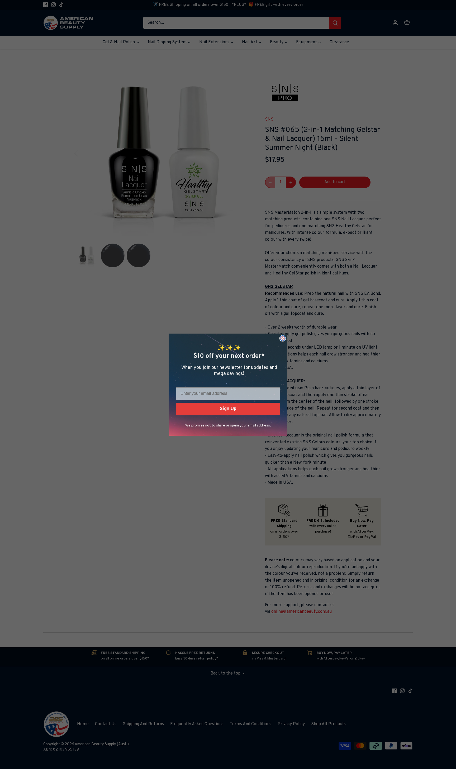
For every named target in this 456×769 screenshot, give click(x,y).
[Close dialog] (282, 338)
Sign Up (228, 409)
